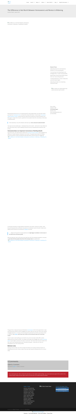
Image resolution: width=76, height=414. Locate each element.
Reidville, (25, 399)
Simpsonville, (26, 401)
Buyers (37, 2)
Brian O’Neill (49, 2)
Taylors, (25, 402)
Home (27, 2)
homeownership (17, 115)
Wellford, (25, 403)
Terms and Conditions (42, 413)
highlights (26, 229)
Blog (55, 2)
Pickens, (31, 396)
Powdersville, (30, 398)
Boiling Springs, (31, 388)
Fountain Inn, (26, 391)
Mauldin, (32, 395)
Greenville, (26, 392)
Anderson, (26, 388)
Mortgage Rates (64, 390)
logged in (15, 366)
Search (31, 2)
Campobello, (26, 389)
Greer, (29, 392)
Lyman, (25, 395)
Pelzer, (28, 396)
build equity (30, 329)
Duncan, (30, 389)
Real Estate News (47, 386)
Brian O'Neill (11, 12)
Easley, (33, 389)
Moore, (25, 396)
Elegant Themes (16, 409)
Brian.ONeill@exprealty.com (56, 112)
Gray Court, (31, 391)
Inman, (32, 392)
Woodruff (29, 403)
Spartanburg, (31, 401)
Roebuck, (29, 399)
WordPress (27, 409)
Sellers (42, 2)
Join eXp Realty (53, 113)
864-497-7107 (53, 110)
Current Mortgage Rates (62, 388)
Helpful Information (63, 2)
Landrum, (25, 393)
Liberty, (32, 393)
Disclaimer (26, 413)
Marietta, (28, 395)
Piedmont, (26, 398)
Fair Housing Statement (32, 413)
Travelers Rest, (30, 402)
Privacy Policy (49, 413)
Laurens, (29, 393)
